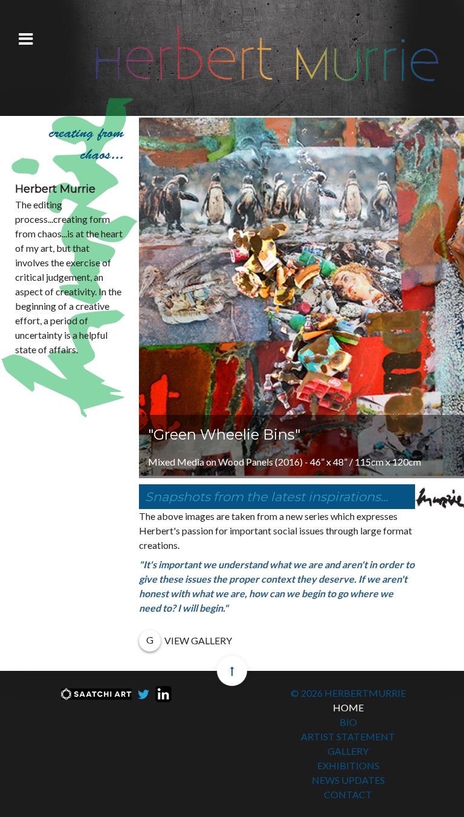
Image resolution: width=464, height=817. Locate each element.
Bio (348, 722)
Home (348, 707)
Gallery (348, 751)
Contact (348, 794)
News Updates (348, 780)
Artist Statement (348, 736)
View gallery (198, 640)
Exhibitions (348, 765)
